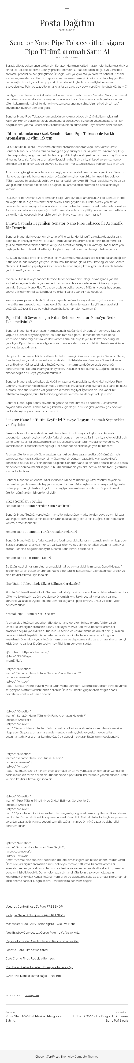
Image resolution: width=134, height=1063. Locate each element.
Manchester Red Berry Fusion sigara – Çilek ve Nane (41, 924)
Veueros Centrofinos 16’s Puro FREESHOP (34, 906)
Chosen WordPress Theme (52, 1056)
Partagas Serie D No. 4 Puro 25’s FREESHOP (35, 915)
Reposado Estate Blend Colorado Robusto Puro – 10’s (42, 941)
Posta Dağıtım (67, 22)
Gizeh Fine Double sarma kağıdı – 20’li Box (34, 976)
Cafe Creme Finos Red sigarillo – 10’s (30, 958)
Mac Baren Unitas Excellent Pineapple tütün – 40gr (39, 967)
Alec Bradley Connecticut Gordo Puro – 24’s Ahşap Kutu (43, 932)
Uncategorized (32, 995)
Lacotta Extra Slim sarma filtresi (27, 950)
